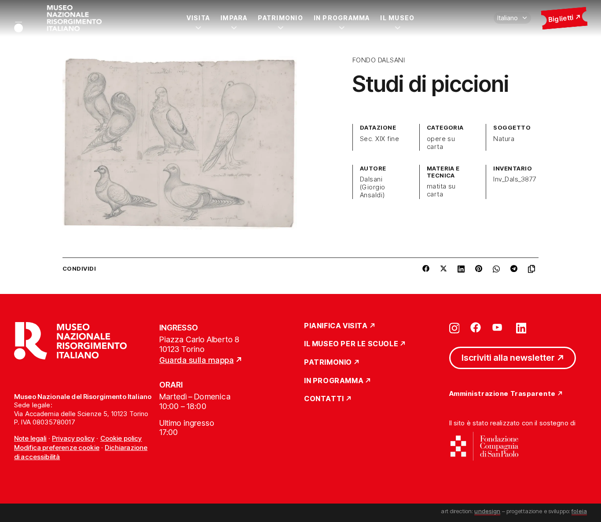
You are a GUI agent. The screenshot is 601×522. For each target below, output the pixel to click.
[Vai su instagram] (454, 327)
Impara (233, 18)
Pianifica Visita (336, 326)
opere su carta (441, 143)
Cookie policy (121, 438)
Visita (198, 18)
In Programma (342, 18)
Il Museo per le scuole (351, 344)
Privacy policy (73, 438)
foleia (579, 511)
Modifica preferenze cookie (56, 447)
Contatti (324, 399)
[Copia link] (533, 269)
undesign (487, 511)
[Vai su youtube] (498, 327)
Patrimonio (280, 18)
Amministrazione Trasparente (502, 394)
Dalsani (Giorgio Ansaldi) (372, 187)
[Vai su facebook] (475, 327)
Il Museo (397, 18)
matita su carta (441, 190)
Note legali (30, 438)
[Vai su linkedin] (521, 327)
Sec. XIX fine (379, 139)
